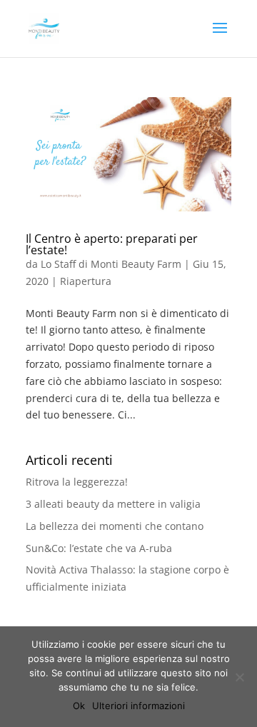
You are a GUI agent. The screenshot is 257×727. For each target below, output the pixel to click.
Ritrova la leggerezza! (77, 481)
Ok (79, 705)
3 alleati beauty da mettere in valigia (113, 504)
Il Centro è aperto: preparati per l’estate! (112, 244)
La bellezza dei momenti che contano (114, 526)
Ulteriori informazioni (138, 705)
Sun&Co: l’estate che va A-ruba (99, 548)
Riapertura (85, 281)
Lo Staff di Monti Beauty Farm (111, 264)
